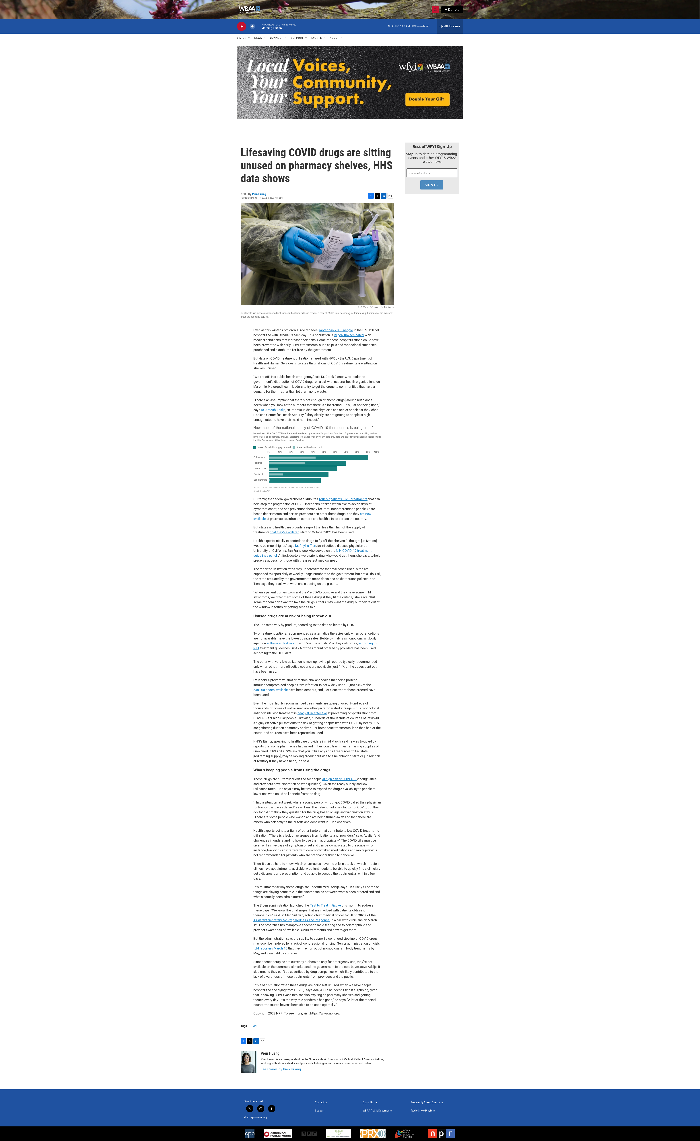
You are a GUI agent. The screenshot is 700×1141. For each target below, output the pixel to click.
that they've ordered (284, 532)
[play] (241, 26)
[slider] (258, 26)
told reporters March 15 (270, 948)
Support (297, 37)
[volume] (252, 26)
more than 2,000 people (336, 330)
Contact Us (321, 1102)
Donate (453, 9)
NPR (254, 1026)
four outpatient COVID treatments (343, 499)
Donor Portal (370, 1102)
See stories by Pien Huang (281, 1069)
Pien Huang (259, 194)
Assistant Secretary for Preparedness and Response (291, 920)
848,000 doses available (270, 690)
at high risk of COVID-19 (339, 779)
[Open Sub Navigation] (249, 37)
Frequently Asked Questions (427, 1102)
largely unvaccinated (349, 335)
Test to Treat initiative (325, 905)
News (258, 37)
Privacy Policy (260, 1117)
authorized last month (282, 643)
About (334, 37)
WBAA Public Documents (377, 1110)
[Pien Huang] (249, 1062)
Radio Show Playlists (423, 1110)
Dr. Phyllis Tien (305, 546)
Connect (276, 37)
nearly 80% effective (312, 713)
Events (316, 37)
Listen (241, 37)
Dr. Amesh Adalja (273, 410)
